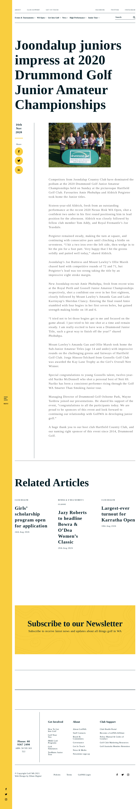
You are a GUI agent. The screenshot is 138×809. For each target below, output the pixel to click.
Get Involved (55, 721)
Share (19, 144)
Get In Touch (52, 10)
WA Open (41, 18)
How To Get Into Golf (53, 730)
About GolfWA (79, 729)
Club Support (33, 10)
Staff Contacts (79, 733)
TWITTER (115, 10)
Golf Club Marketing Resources (114, 743)
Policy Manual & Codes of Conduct (112, 738)
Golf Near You (52, 736)
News (64, 18)
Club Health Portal (108, 729)
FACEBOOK (100, 10)
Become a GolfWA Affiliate (112, 733)
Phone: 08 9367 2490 (23, 743)
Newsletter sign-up (81, 754)
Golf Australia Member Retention (115, 746)
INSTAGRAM (130, 10)
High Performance (77, 18)
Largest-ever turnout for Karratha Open (118, 514)
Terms (69, 775)
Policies (57, 775)
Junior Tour (93, 18)
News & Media (79, 750)
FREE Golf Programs (53, 742)
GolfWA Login (84, 775)
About (18, 10)
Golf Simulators (53, 748)
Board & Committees (78, 738)
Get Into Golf (53, 18)
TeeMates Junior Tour (55, 753)
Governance (78, 743)
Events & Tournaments (24, 18)
